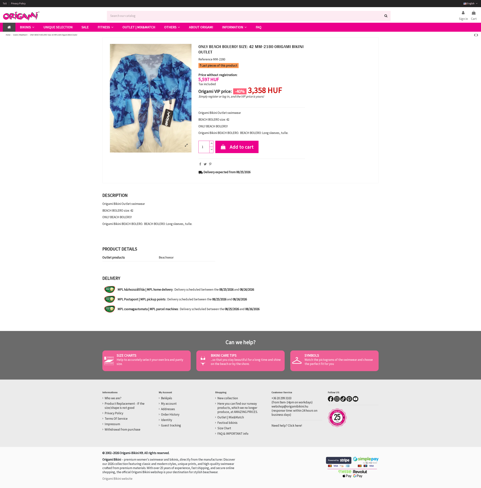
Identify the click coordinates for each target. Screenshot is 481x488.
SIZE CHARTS (126, 355)
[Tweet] (205, 164)
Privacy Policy (18, 3)
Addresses (168, 409)
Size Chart (224, 428)
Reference (205, 59)
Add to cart (242, 147)
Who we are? (113, 398)
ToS (5, 3)
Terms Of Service (116, 419)
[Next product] (477, 35)
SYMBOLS (312, 355)
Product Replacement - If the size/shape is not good (124, 406)
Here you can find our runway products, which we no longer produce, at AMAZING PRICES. (237, 408)
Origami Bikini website (117, 479)
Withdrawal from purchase (122, 429)
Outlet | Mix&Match (230, 417)
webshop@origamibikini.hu (290, 406)
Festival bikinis (227, 423)
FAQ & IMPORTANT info (232, 434)
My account (169, 404)
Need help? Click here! (287, 425)
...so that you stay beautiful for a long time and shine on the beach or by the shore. (246, 362)
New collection (227, 398)
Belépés (166, 398)
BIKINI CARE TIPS (224, 355)
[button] (27, 27)
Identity (166, 420)
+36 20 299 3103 (281, 398)
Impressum (112, 424)
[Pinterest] (210, 164)
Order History (170, 414)
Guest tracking (171, 425)
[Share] (200, 164)
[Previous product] (475, 35)
